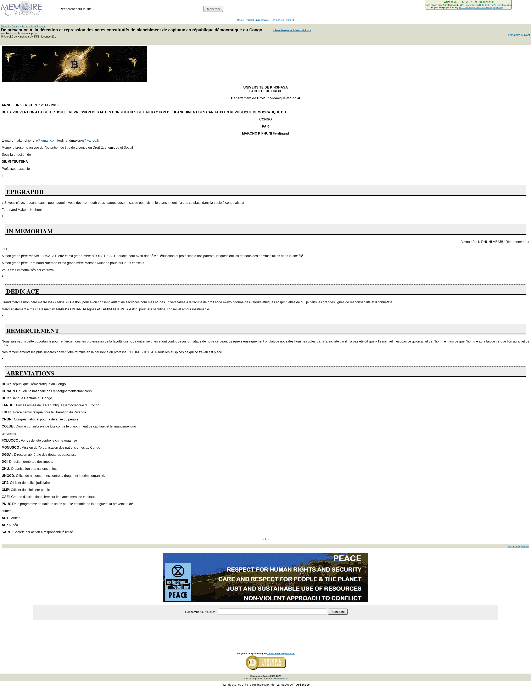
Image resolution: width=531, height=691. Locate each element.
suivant (525, 34)
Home (240, 20)
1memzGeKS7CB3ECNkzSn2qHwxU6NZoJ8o (488, 5)
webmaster (282, 678)
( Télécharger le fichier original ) (292, 30)
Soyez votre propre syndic (281, 653)
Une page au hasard (282, 20)
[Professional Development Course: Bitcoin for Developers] (74, 81)
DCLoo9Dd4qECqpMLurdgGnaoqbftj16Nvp (481, 7)
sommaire (514, 34)
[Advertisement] (265, 631)
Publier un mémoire (257, 20)
